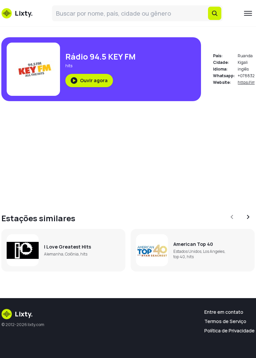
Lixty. (24, 313)
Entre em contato (223, 312)
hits (68, 66)
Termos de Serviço (225, 321)
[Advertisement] (128, 153)
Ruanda (245, 56)
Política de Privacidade (229, 330)
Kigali (243, 62)
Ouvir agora (94, 80)
